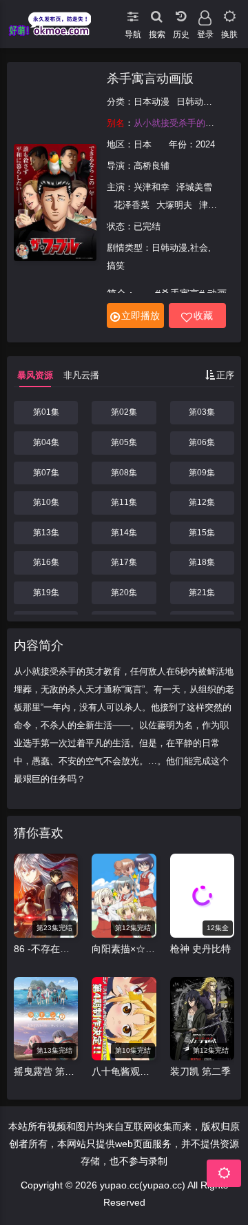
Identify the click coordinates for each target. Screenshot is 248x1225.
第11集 (124, 502)
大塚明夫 (174, 205)
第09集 (202, 472)
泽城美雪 (194, 187)
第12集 (202, 502)
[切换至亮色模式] (229, 14)
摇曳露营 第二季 (46, 1071)
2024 (205, 144)
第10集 (46, 502)
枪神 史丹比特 (200, 948)
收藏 (203, 315)
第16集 (46, 562)
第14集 (124, 532)
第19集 (46, 592)
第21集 (202, 592)
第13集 (46, 532)
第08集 (124, 472)
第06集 (202, 442)
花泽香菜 (131, 205)
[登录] (205, 14)
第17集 (124, 562)
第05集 (124, 442)
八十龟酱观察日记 (124, 1071)
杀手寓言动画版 (150, 78)
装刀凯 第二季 (200, 1071)
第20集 (124, 592)
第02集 (124, 412)
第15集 (202, 532)
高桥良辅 (151, 166)
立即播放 (140, 315)
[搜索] (157, 14)
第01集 (46, 412)
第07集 (46, 472)
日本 (143, 144)
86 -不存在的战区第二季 (46, 948)
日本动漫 (151, 101)
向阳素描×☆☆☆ (124, 948)
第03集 (202, 412)
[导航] (133, 14)
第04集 (46, 442)
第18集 (202, 562)
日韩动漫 (194, 101)
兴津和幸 (151, 187)
